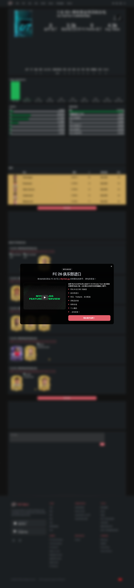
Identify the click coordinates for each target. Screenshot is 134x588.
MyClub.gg (65, 279)
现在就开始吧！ (89, 318)
